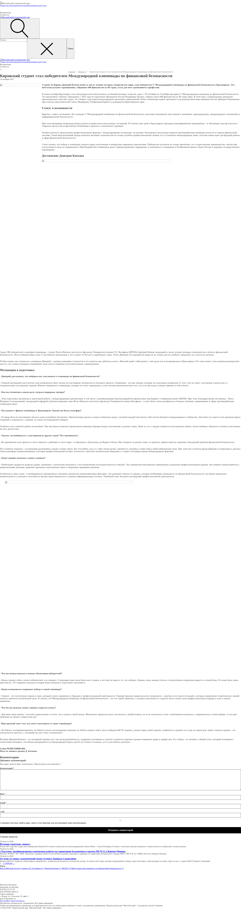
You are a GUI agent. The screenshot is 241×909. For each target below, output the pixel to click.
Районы (30, 6)
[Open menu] (1, 1)
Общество (4, 6)
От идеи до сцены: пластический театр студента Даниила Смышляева (38, 858)
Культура (37, 6)
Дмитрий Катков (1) (52, 868)
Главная (71, 72)
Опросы (21, 901)
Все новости (12, 901)
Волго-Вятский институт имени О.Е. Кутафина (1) (22, 868)
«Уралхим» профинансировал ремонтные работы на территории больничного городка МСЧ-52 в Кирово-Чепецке (63, 851)
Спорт (44, 6)
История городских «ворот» (15, 844)
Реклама (3, 901)
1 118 (5, 863)
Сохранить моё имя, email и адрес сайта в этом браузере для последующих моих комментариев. (43, 823)
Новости (82, 72)
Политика (22, 6)
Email (3, 803)
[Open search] (20, 28)
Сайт (2, 812)
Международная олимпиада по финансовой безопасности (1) (97, 868)
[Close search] (47, 49)
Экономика (13, 6)
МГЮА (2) (66, 868)
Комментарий (7, 768)
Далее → (11, 863)
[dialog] (120, 4)
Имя (3, 794)
